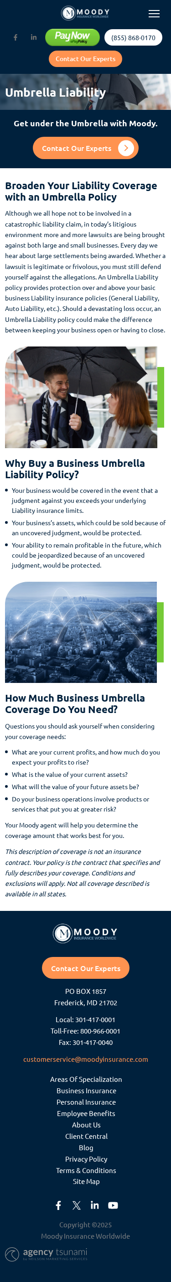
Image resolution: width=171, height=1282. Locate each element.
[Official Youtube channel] (113, 1205)
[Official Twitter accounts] (76, 1205)
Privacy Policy (86, 1158)
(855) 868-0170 (133, 37)
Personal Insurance (86, 1101)
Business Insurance (86, 1090)
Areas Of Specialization (86, 1079)
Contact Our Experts (85, 58)
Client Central (86, 1136)
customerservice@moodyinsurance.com (85, 1059)
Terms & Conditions (86, 1170)
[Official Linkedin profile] (34, 37)
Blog (86, 1147)
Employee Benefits (86, 1113)
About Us (86, 1124)
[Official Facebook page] (15, 37)
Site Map (86, 1181)
